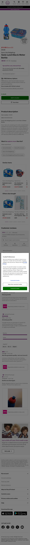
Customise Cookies (15, 280)
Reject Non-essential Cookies (15, 284)
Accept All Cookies (15, 288)
